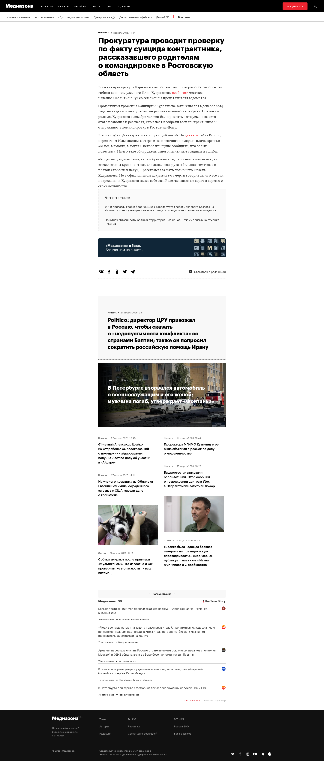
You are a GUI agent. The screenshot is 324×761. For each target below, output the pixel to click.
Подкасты (123, 6)
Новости (47, 6)
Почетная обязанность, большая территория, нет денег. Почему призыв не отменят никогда (162, 221)
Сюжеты (63, 6)
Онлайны (80, 6)
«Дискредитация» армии (73, 17)
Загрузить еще (162, 593)
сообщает (180, 93)
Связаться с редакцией (210, 271)
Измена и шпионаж (19, 17)
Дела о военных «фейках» (135, 17)
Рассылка (134, 726)
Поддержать (295, 6)
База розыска (182, 733)
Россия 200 (181, 726)
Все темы (184, 17)
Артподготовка (44, 17)
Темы (102, 719)
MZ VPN (179, 719)
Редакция (105, 733)
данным (191, 135)
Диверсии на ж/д (104, 17)
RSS (133, 719)
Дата (108, 6)
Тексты (96, 6)
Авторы (104, 726)
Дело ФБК (162, 17)
